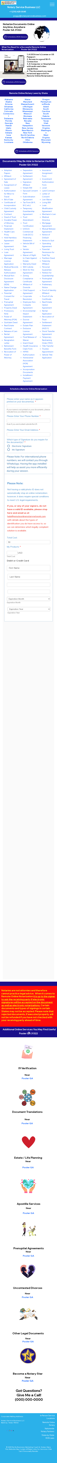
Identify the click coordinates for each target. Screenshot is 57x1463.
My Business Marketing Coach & (28, 1447)
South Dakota (46, 115)
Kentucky (8, 140)
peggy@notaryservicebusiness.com (29, 16)
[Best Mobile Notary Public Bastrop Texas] (7, 1430)
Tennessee (46, 118)
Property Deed (10, 308)
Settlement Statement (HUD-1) (47, 325)
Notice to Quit (48, 240)
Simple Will (27, 188)
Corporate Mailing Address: (12, 1416)
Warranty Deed (29, 264)
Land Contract (48, 191)
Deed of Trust (10, 217)
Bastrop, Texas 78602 (10, 1423)
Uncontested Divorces (27, 1288)
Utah (46, 123)
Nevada (27, 121)
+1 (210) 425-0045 (17, 11)
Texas (46, 121)
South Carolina (46, 110)
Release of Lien (10, 331)
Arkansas (8, 106)
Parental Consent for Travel (9, 296)
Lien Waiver (47, 199)
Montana (28, 116)
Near (27, 1119)
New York (27, 133)
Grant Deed (28, 343)
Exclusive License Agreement (28, 331)
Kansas (8, 137)
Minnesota (28, 109)
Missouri (28, 114)
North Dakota (27, 137)
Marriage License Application (9, 261)
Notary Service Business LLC (12, 1421)
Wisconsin (46, 140)
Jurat (44, 188)
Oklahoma (27, 142)
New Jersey (27, 128)
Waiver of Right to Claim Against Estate (30, 258)
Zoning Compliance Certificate (28, 279)
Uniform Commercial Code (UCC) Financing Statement (28, 235)
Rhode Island (46, 105)
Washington (46, 131)
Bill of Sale (8, 199)
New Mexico (27, 130)
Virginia (46, 128)
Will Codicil (27, 267)
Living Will (46, 202)
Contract (8, 214)
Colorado (8, 111)
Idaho (8, 128)
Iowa (8, 135)
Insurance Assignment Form (47, 173)
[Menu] (52, 4)
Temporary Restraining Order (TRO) (47, 340)
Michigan (28, 106)
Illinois (9, 130)
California (8, 109)
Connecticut (8, 115)
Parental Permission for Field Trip (48, 252)
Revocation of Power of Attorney (10, 355)
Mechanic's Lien (49, 214)
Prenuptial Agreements (28, 1248)
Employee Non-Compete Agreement (29, 305)
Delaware (8, 118)
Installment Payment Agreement (28, 378)
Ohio (27, 140)
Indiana (8, 133)
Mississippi (28, 111)
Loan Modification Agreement (47, 208)
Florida (8, 121)
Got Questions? (29, 1390)
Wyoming (46, 142)
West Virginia (46, 136)
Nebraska (27, 118)
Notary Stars (46, 1447)
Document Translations (27, 1112)
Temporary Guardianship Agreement (28, 211)
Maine (27, 99)
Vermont (46, 125)
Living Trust (9, 249)
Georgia (9, 123)
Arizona (8, 104)
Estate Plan (28, 325)
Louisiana (8, 142)
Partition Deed (48, 258)
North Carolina (27, 135)
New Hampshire (28, 124)
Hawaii (9, 125)
